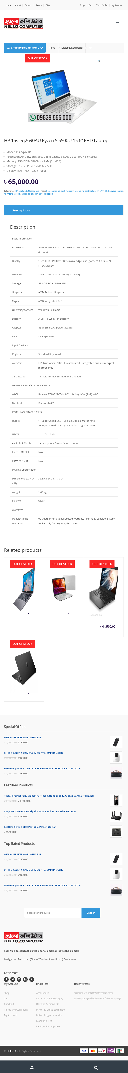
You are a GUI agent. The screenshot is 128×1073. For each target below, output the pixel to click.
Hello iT (11, 1051)
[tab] (64, 210)
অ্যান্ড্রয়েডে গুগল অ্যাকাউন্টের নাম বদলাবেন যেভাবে (93, 993)
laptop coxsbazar (29, 193)
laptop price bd (46, 193)
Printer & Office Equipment (50, 1009)
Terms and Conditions (16, 1009)
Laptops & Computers (48, 1026)
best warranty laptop (71, 191)
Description (21, 210)
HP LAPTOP (102, 191)
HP (17, 191)
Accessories (42, 993)
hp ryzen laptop (115, 191)
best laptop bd (53, 191)
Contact (28, 5)
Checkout (9, 1004)
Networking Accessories (49, 1015)
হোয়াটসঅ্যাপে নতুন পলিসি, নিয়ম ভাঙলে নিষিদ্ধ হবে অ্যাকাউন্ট (97, 998)
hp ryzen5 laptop (12, 193)
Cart (90, 5)
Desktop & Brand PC (47, 1004)
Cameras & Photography (49, 998)
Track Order (102, 5)
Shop (82, 5)
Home (8, 5)
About (18, 5)
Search (91, 912)
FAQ (48, 5)
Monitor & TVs (44, 1020)
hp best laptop (89, 191)
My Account (117, 5)
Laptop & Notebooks (29, 191)
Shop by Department (25, 47)
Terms (39, 5)
